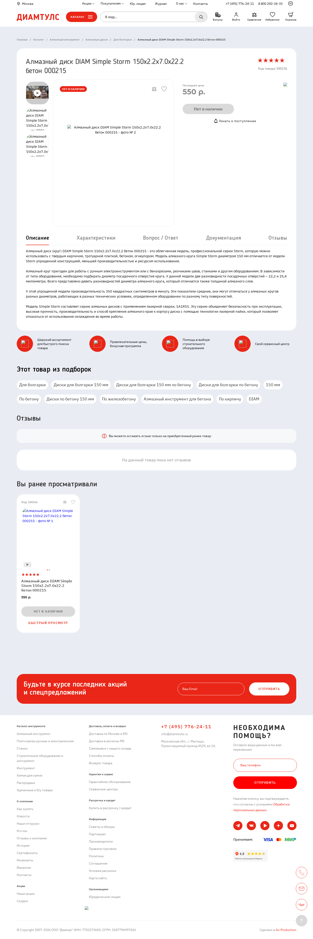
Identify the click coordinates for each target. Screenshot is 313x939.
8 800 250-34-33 (270, 4)
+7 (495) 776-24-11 (239, 4)
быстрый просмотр (48, 623)
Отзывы (278, 238)
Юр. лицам (138, 4)
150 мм (273, 384)
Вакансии (24, 867)
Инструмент (26, 768)
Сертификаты (27, 853)
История (23, 845)
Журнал (161, 4)
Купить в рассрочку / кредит (110, 808)
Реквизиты (25, 860)
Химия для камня (29, 775)
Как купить (25, 809)
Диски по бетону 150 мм (70, 399)
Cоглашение (98, 863)
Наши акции (26, 894)
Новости (23, 816)
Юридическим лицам (105, 897)
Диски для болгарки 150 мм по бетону (153, 384)
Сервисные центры (103, 789)
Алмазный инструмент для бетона (177, 399)
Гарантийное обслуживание (110, 782)
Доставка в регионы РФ (106, 741)
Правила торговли (102, 849)
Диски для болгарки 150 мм (81, 384)
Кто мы (22, 831)
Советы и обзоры (102, 827)
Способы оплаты (101, 756)
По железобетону (119, 399)
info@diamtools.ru (174, 734)
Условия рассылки (102, 871)
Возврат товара (100, 763)
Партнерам (97, 834)
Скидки (22, 901)
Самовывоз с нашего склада (110, 748)
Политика (96, 856)
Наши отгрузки (28, 823)
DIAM (254, 399)
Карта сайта (98, 878)
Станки (22, 748)
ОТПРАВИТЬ (269, 689)
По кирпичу (230, 399)
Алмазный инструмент (34, 734)
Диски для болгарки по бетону (228, 384)
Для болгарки (32, 384)
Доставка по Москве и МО (108, 734)
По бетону (29, 399)
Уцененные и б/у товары (35, 790)
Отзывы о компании (32, 838)
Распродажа (26, 783)
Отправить (265, 782)
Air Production (285, 930)
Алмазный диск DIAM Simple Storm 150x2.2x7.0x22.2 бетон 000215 (46, 585)
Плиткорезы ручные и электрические (45, 741)
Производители (101, 841)
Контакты (200, 4)
